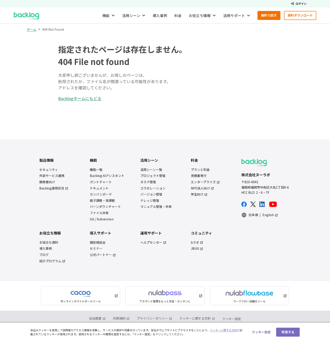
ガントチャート (101, 182)
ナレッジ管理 (149, 200)
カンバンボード (101, 194)
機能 (106, 15)
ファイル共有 (99, 213)
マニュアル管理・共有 (156, 206)
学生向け (197, 194)
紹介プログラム (50, 261)
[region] (165, 332)
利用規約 (119, 318)
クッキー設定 (231, 319)
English (268, 215)
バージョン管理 (151, 194)
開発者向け (47, 182)
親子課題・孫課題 (102, 200)
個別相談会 (98, 242)
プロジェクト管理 (152, 176)
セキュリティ (48, 170)
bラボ (195, 242)
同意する (288, 332)
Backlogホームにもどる (79, 98)
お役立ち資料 (48, 242)
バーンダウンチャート (105, 206)
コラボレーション (152, 188)
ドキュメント (99, 188)
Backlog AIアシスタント (107, 176)
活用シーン (131, 15)
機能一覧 (96, 170)
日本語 (253, 215)
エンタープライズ (203, 182)
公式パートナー (101, 255)
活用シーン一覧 (151, 170)
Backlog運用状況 (51, 188)
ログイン (301, 3)
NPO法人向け (200, 188)
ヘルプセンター (151, 242)
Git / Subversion (102, 219)
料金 (178, 15)
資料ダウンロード (302, 16)
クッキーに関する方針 (195, 318)
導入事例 (160, 15)
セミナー (96, 248)
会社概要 (95, 318)
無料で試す (270, 16)
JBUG (195, 248)
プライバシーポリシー (152, 318)
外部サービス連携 (51, 176)
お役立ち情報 (200, 15)
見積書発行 (199, 176)
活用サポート (234, 15)
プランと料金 (200, 170)
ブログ (44, 255)
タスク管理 (148, 182)
